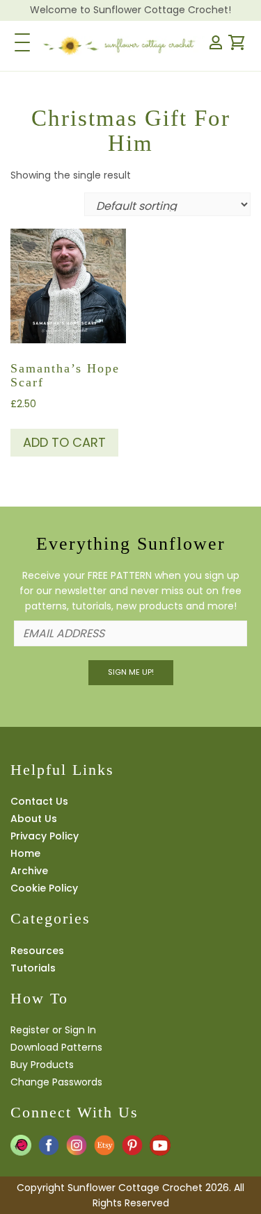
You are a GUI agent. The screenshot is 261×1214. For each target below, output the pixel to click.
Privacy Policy (44, 836)
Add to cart (64, 442)
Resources (37, 951)
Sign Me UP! (131, 672)
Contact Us (39, 801)
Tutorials (33, 968)
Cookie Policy (44, 888)
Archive (29, 871)
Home (25, 853)
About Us (33, 819)
